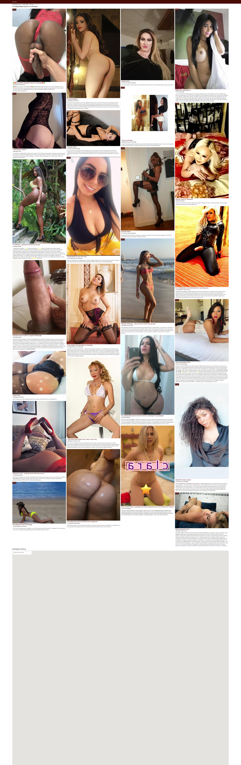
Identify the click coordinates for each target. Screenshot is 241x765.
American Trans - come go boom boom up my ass (28, 473)
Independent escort (16, 4)
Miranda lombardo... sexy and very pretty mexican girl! (138, 324)
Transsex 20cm (72, 147)
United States (25, 4)
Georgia (31, 4)
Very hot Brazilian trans (183, 362)
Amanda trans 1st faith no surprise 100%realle (27, 335)
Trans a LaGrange (126, 140)
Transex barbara (72, 99)
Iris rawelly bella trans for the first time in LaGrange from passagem (142, 416)
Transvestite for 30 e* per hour (77, 256)
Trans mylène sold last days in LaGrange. (80, 345)
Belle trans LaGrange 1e (183, 90)
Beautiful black (126, 231)
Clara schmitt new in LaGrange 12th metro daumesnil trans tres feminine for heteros (147, 507)
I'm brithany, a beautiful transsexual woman (26, 244)
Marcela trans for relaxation (184, 199)
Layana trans (125, 81)
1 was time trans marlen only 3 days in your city (82, 439)
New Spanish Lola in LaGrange (22, 524)
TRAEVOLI (14, 1)
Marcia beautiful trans (182, 529)
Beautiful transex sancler (183, 480)
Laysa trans (16, 395)
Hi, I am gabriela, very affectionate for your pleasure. (192, 288)
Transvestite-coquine (19, 149)
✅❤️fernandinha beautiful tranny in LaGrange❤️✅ (29, 83)
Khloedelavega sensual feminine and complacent (82, 521)
